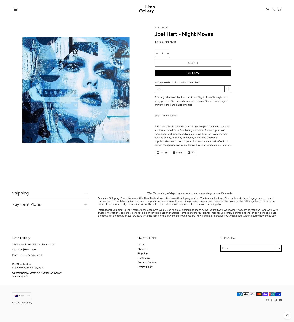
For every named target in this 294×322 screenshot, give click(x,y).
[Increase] (168, 53)
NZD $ (21, 295)
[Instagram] (267, 300)
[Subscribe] (227, 88)
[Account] (267, 9)
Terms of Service (147, 262)
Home (141, 244)
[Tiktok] (276, 300)
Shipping (20, 193)
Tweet (163, 152)
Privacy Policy (145, 266)
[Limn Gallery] (147, 9)
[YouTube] (280, 300)
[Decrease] (157, 53)
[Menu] (15, 9)
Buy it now (193, 73)
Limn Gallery (26, 302)
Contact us (144, 257)
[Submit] (278, 248)
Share (179, 152)
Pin (193, 152)
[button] (273, 9)
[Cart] (279, 9)
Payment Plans (26, 204)
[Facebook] (271, 300)
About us (143, 249)
